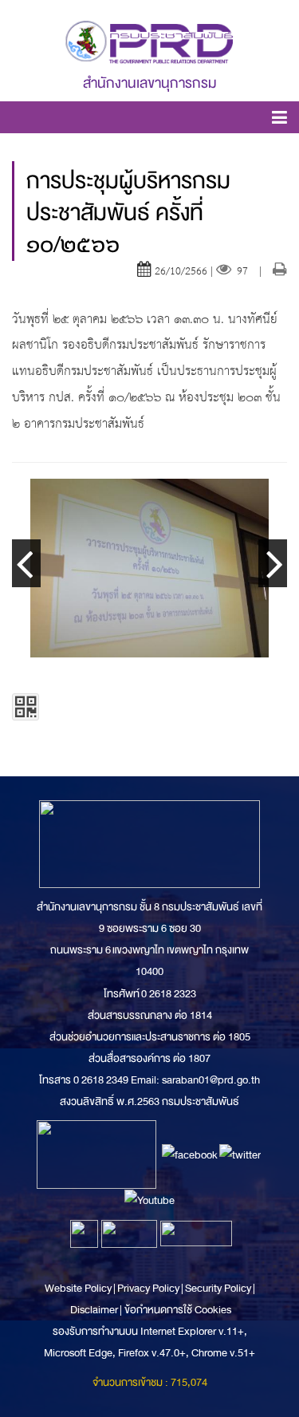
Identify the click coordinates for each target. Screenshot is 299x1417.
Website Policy (79, 1288)
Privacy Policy (148, 1288)
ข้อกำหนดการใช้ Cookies (177, 1310)
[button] (279, 120)
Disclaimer (95, 1310)
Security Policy (218, 1288)
